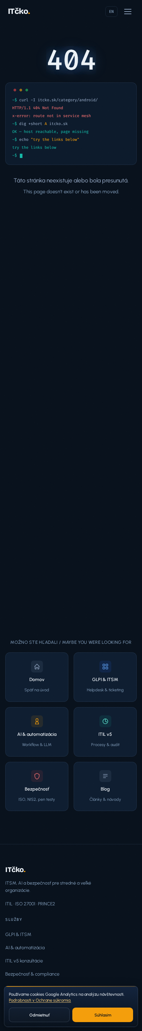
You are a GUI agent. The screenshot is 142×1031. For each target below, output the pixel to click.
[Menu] (128, 11)
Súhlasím (102, 1015)
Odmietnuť (39, 1015)
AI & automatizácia (25, 948)
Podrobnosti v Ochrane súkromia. (40, 1000)
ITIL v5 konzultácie (24, 961)
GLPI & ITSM (18, 934)
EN (111, 11)
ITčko (19, 11)
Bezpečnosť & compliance (32, 974)
